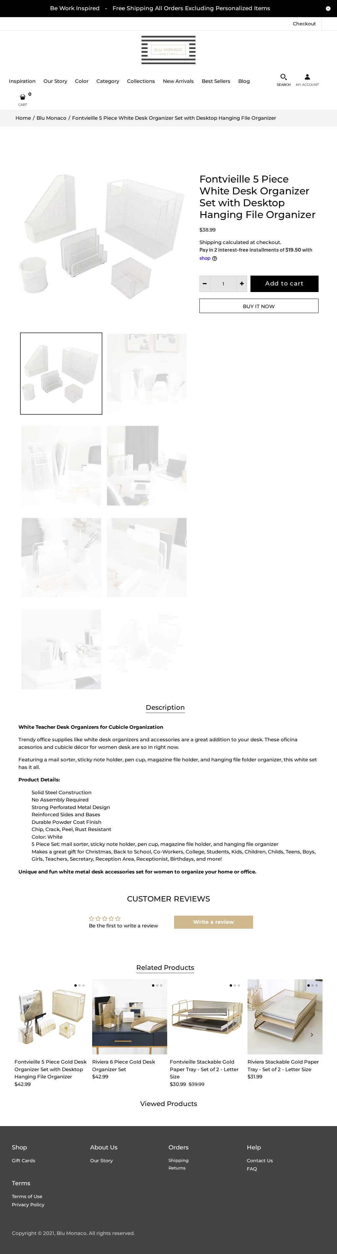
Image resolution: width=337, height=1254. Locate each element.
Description (165, 707)
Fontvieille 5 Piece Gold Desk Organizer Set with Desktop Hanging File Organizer (50, 1069)
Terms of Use (27, 1196)
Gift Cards (23, 1161)
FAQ (252, 1169)
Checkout (304, 24)
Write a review (213, 922)
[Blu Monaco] (169, 49)
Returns (177, 1167)
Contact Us (260, 1161)
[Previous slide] (25, 1034)
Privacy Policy (28, 1205)
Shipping (210, 242)
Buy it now (259, 306)
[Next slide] (311, 1034)
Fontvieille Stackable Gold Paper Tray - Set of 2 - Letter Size (204, 1069)
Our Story (101, 1161)
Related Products (165, 967)
